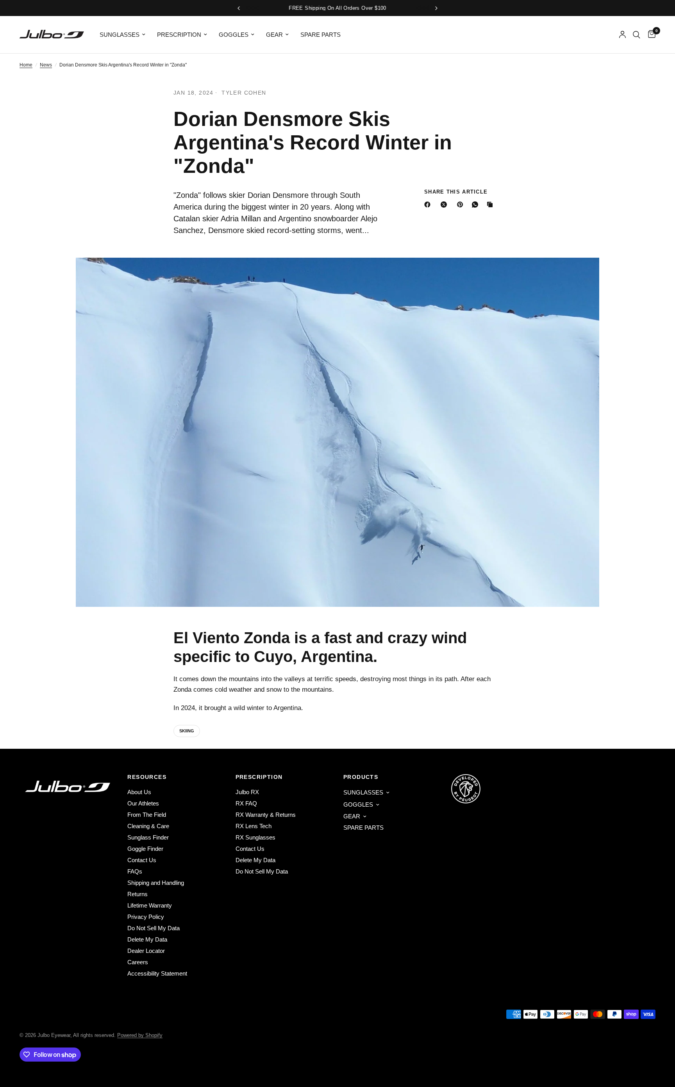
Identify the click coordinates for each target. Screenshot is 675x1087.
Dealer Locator (146, 950)
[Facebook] (429, 204)
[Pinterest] (461, 204)
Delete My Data (147, 939)
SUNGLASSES (119, 34)
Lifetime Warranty (149, 905)
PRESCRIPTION (179, 34)
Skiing (186, 730)
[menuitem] (122, 34)
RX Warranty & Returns (266, 814)
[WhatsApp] (476, 204)
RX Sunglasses (255, 837)
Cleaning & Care (148, 826)
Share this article (456, 191)
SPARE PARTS (320, 34)
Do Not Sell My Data (153, 928)
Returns (137, 894)
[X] (445, 204)
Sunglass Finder (148, 837)
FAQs (134, 871)
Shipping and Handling (155, 882)
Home (26, 65)
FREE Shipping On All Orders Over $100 (337, 8)
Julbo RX (247, 792)
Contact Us (141, 860)
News (46, 65)
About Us (139, 792)
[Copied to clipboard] (491, 204)
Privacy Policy (145, 916)
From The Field (146, 814)
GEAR (274, 34)
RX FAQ (246, 803)
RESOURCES (146, 777)
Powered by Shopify (139, 1035)
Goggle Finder (145, 848)
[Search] (636, 34)
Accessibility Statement (157, 973)
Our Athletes (143, 803)
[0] (649, 34)
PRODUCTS (360, 777)
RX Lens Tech (253, 826)
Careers (137, 962)
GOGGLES (233, 34)
